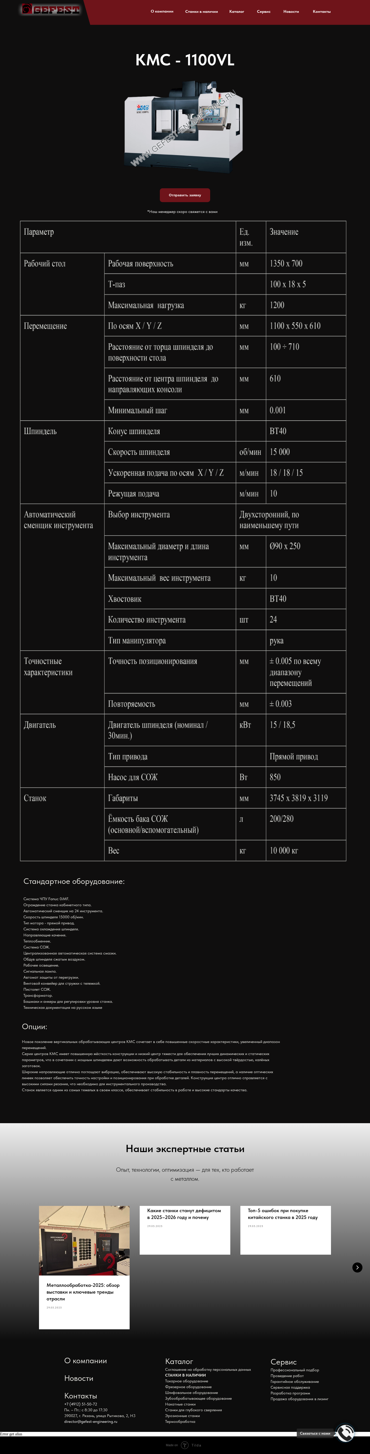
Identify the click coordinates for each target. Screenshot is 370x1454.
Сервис (264, 11)
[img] (50, 10)
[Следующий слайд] (357, 1267)
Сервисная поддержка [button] (290, 1387)
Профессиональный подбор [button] (295, 1370)
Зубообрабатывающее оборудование (198, 1398)
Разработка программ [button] (290, 1393)
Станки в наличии (201, 11)
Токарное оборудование (186, 1381)
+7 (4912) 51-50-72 (80, 1404)
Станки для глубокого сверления (193, 1409)
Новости (291, 11)
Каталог (236, 11)
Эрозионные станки (182, 1415)
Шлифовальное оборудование (191, 1392)
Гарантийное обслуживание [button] (295, 1381)
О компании (162, 11)
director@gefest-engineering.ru (90, 1421)
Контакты (322, 11)
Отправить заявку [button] (185, 195)
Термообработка (180, 1421)
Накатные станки (180, 1404)
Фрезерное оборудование (188, 1386)
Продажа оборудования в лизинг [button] (299, 1398)
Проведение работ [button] (287, 1375)
